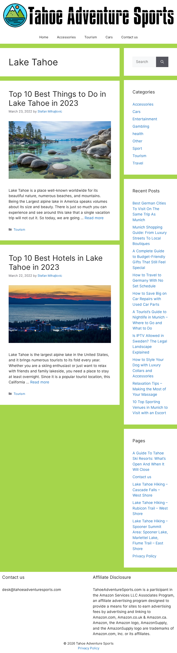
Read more (94, 218)
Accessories (66, 37)
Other (137, 141)
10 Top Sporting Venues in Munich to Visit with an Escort (150, 407)
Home (43, 37)
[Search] (162, 62)
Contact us (129, 37)
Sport (137, 148)
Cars (109, 37)
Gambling (141, 126)
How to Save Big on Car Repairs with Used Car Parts (150, 299)
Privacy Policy (144, 556)
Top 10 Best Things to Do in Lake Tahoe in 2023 (57, 98)
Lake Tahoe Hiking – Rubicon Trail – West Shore (150, 508)
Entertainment (145, 119)
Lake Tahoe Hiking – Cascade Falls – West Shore (150, 489)
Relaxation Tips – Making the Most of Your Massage (149, 389)
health (138, 134)
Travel (138, 163)
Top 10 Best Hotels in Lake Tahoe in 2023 (56, 262)
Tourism (90, 37)
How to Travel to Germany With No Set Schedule (148, 280)
